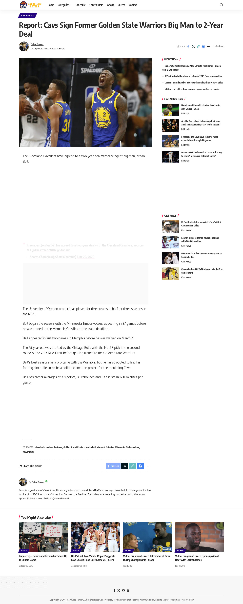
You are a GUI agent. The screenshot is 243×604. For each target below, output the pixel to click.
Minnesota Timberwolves (127, 447)
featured (58, 447)
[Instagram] (128, 590)
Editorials (185, 113)
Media (24, 551)
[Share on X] (193, 46)
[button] (221, 5)
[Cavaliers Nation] (30, 5)
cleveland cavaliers (44, 447)
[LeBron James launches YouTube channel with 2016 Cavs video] (170, 242)
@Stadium (63, 250)
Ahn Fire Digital (123, 599)
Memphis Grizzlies (105, 447)
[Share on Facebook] (188, 46)
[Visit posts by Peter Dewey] (24, 46)
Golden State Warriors (74, 447)
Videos (128, 551)
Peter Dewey (37, 43)
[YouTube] (123, 590)
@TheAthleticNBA (44, 250)
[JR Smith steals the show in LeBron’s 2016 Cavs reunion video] (170, 226)
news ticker (28, 451)
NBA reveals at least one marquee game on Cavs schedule (192, 89)
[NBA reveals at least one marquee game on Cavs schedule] (170, 258)
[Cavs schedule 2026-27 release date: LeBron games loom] (170, 273)
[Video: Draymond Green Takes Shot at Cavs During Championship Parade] (147, 537)
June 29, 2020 (85, 257)
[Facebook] (114, 590)
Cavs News (27, 15)
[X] (119, 590)
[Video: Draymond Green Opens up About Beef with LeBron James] (199, 537)
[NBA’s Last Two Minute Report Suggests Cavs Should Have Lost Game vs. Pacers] (95, 537)
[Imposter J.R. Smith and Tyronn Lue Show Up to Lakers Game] (43, 537)
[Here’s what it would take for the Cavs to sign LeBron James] (170, 110)
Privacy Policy (187, 599)
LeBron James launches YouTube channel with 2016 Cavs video (194, 82)
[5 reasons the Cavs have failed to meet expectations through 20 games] (170, 141)
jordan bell (91, 447)
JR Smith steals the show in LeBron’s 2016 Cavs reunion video (193, 76)
